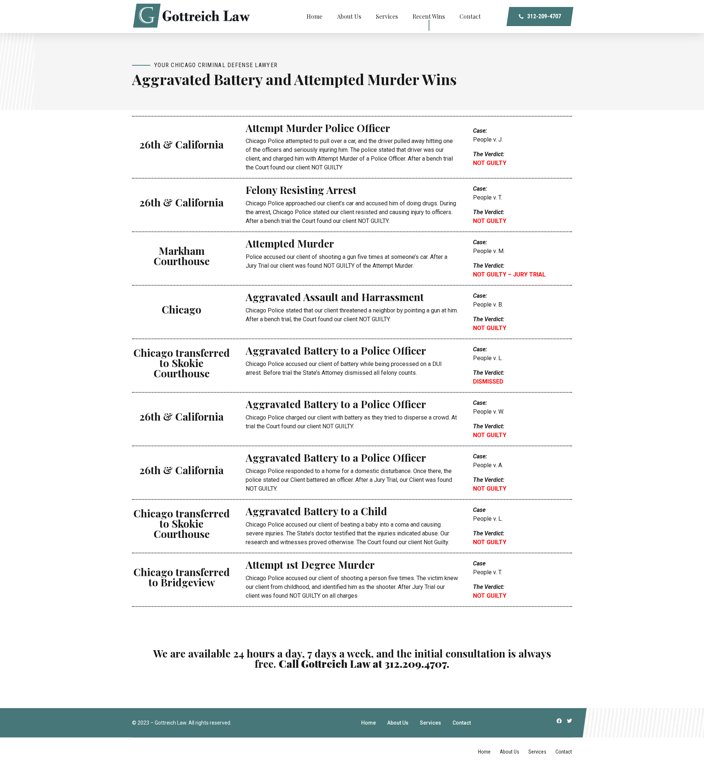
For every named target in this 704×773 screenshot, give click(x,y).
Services (387, 16)
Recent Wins (428, 16)
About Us (349, 16)
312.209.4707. (416, 663)
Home (314, 16)
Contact (470, 16)
